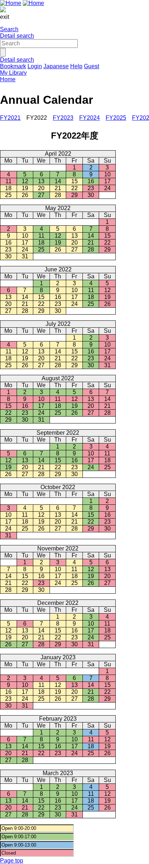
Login (34, 66)
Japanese (56, 66)
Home (8, 79)
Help (76, 66)
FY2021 (10, 118)
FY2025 (116, 118)
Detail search (17, 36)
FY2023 (63, 118)
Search (9, 29)
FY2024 (89, 118)
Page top (11, 860)
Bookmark (13, 66)
